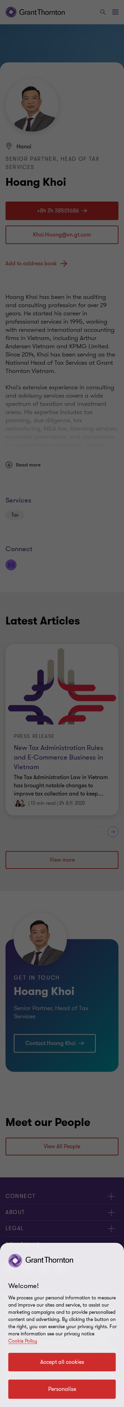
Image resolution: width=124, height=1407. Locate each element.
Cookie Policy (22, 1341)
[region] (62, 1325)
